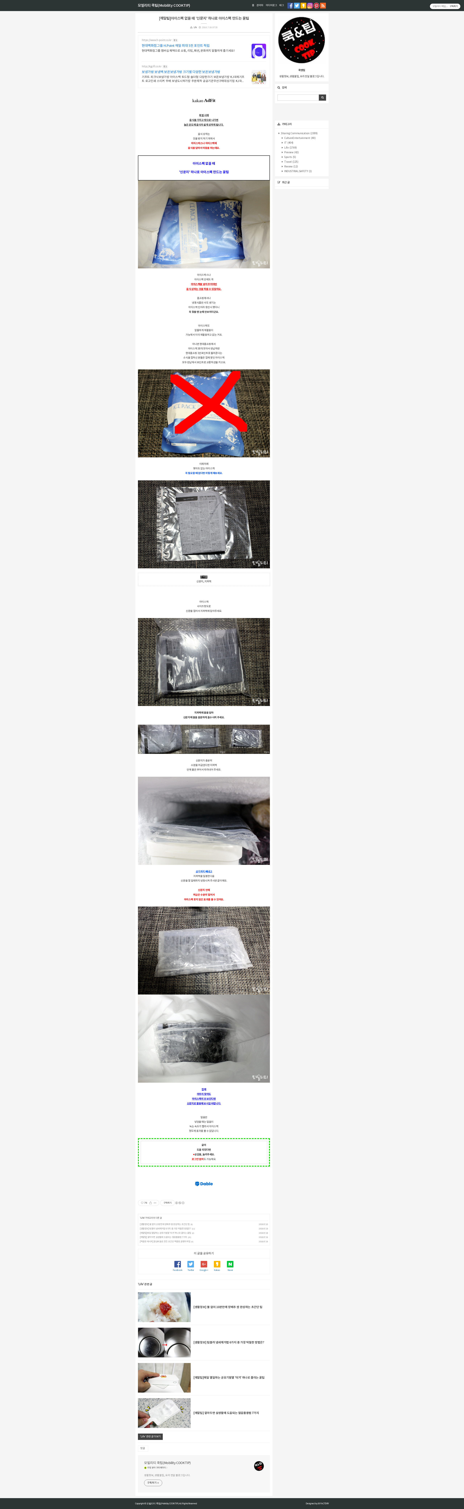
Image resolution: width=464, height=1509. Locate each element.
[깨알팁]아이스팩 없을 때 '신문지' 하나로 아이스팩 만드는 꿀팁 (204, 18)
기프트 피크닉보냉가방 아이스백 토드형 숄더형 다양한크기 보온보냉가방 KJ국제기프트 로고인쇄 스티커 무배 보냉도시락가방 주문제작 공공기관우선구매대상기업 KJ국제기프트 (193, 79)
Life (195, 27)
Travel (291, 161)
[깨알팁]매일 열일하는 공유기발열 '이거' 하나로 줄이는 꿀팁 (165, 1233)
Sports (290, 157)
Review (291, 166)
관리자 (259, 5)
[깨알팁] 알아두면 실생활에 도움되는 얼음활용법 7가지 (163, 1237)
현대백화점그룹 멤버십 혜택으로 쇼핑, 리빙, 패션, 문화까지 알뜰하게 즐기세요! (188, 50)
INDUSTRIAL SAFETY (298, 171)
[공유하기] (150, 1203)
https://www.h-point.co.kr (156, 40)
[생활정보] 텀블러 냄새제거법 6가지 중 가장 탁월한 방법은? (165, 1229)
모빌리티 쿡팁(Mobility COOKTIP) (164, 5)
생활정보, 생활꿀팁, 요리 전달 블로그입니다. (167, 1475)
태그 (281, 5)
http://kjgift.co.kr (151, 66)
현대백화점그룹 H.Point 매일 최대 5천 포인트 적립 (176, 46)
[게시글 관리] (155, 1203)
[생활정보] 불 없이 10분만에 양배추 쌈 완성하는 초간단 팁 (165, 1224)
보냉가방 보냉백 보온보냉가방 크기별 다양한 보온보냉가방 (181, 72)
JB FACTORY (323, 1503)
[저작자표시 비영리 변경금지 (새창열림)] (180, 1202)
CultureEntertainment (300, 138)
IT (288, 142)
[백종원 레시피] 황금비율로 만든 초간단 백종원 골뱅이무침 (165, 1241)
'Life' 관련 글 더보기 (150, 1436)
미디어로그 (271, 5)
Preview (291, 152)
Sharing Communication (299, 133)
